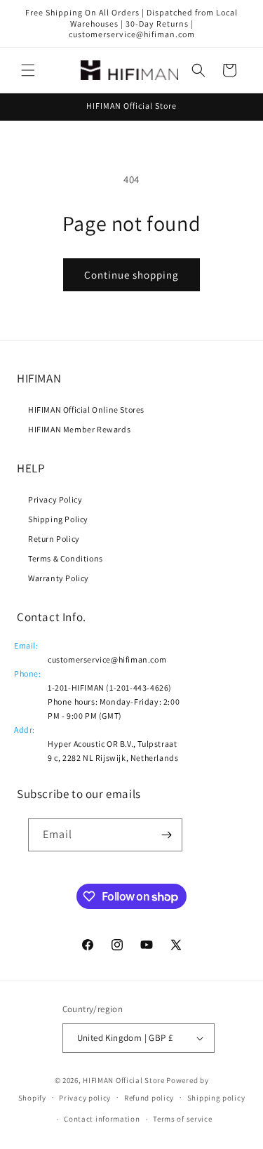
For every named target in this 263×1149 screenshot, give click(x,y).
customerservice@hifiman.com (107, 659)
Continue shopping (131, 274)
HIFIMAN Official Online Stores (86, 409)
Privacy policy (85, 1098)
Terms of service (182, 1119)
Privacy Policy (55, 499)
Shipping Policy (58, 519)
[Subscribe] (166, 834)
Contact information (102, 1119)
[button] (28, 70)
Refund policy (149, 1098)
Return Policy (54, 538)
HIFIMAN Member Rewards (79, 429)
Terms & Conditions (65, 558)
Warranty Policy (58, 578)
